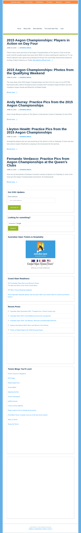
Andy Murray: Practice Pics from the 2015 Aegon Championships (40, 103)
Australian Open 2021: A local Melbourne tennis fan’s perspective (30, 316)
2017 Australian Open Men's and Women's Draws (23, 283)
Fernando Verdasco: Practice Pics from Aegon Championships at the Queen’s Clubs (38, 162)
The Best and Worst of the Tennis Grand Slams (22, 285)
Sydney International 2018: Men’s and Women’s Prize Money (29, 325)
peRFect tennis (12, 401)
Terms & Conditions (35, 529)
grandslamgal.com (40, 13)
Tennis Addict (12, 387)
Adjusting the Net (13, 392)
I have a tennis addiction (15, 405)
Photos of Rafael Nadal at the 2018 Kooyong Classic (26, 330)
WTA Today (11, 378)
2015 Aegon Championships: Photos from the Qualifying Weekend (40, 71)
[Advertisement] (40, 349)
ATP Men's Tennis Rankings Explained (20, 290)
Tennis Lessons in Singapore (17, 373)
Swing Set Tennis (13, 424)
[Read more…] (47, 60)
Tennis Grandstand (14, 396)
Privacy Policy (47, 529)
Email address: (13, 196)
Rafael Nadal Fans (14, 383)
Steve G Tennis (12, 419)
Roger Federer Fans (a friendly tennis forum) (22, 410)
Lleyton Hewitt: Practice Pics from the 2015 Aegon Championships (37, 130)
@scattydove (37, 60)
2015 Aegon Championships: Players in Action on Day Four (38, 41)
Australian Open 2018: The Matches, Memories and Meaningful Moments (33, 320)
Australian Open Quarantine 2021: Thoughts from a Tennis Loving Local (32, 311)
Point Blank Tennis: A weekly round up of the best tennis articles (28, 415)
